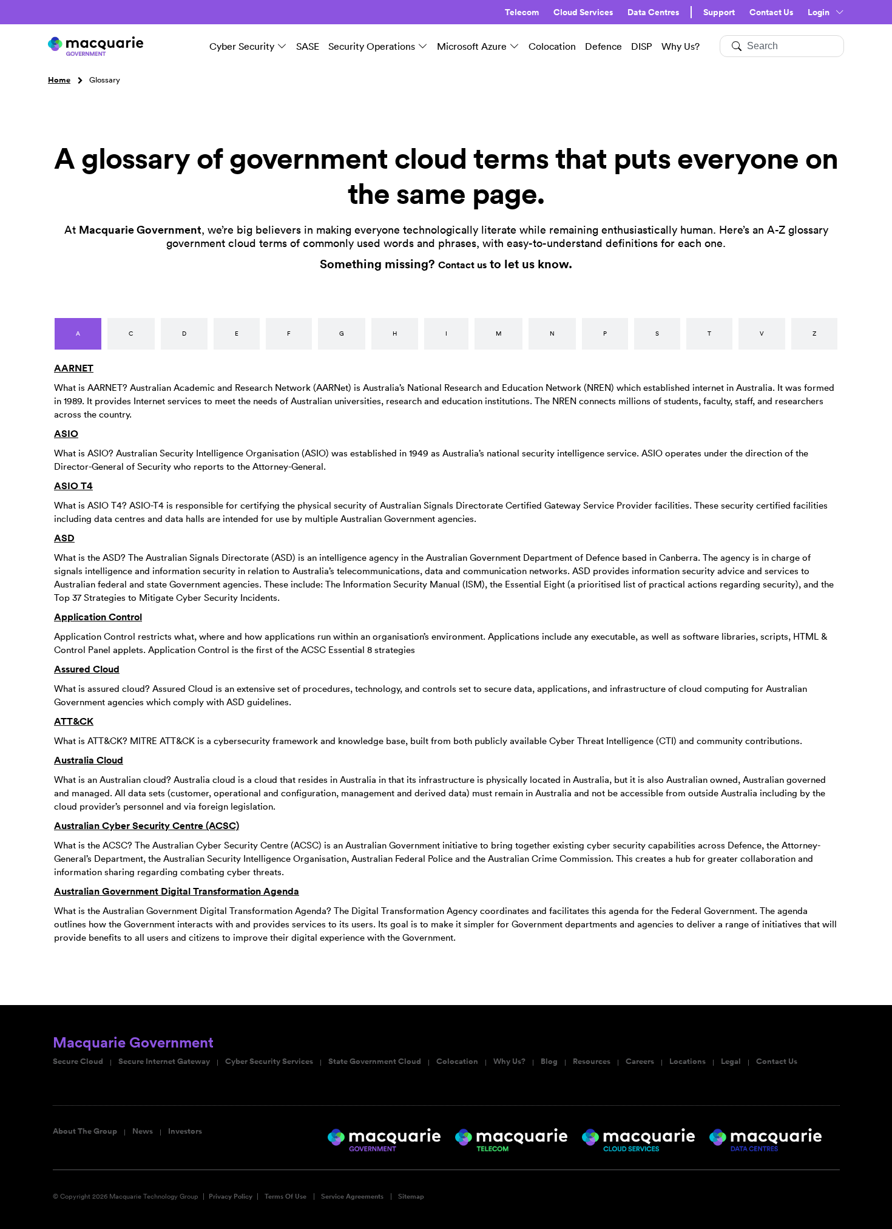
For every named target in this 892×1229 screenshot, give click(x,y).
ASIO (66, 433)
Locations (687, 1061)
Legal (731, 1061)
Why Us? (509, 1061)
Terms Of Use (285, 1196)
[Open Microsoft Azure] (514, 46)
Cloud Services (583, 12)
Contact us (462, 265)
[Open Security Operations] (423, 46)
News (142, 1131)
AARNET (73, 368)
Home (59, 80)
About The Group (85, 1131)
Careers (640, 1061)
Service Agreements (352, 1196)
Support (719, 12)
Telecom (522, 12)
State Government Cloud (374, 1061)
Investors (185, 1131)
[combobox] (782, 46)
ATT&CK (73, 721)
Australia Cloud (88, 760)
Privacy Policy (230, 1196)
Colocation (457, 1061)
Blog (549, 1061)
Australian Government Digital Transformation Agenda (176, 891)
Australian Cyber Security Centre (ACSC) (146, 825)
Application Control (98, 617)
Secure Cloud (78, 1061)
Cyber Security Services (269, 1061)
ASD (64, 538)
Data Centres (653, 12)
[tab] (78, 334)
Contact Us (771, 12)
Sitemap (411, 1196)
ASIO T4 (73, 485)
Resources (591, 1061)
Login (818, 12)
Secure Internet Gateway (164, 1061)
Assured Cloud (87, 669)
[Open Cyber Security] (282, 46)
